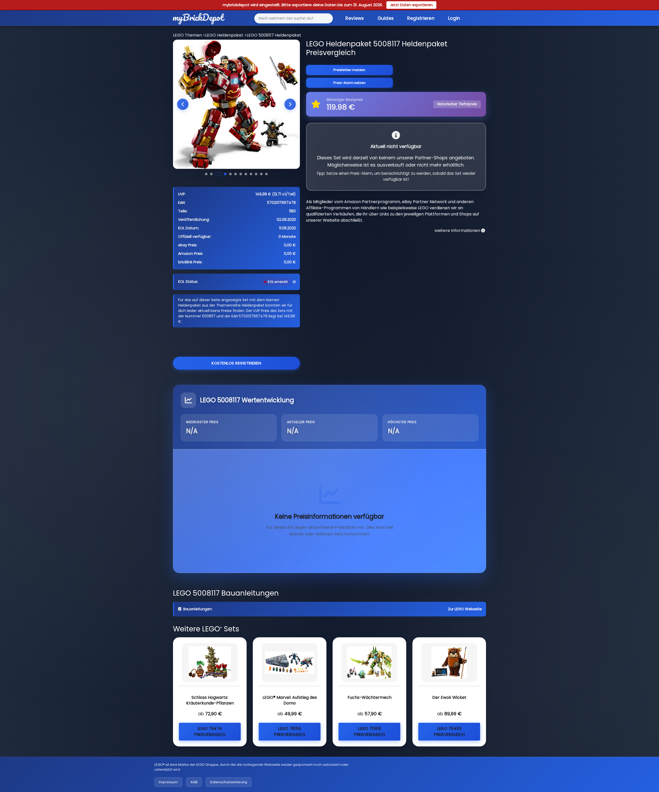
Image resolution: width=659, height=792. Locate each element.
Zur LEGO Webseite (465, 609)
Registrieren (421, 18)
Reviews (354, 18)
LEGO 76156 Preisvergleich (289, 731)
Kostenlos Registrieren (236, 363)
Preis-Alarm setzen (349, 82)
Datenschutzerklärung (228, 782)
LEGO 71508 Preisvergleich (369, 731)
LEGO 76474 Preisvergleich (209, 731)
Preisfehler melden (349, 69)
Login (454, 18)
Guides (386, 18)
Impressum (168, 782)
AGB (193, 782)
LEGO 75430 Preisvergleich (449, 731)
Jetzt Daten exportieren (411, 4)
